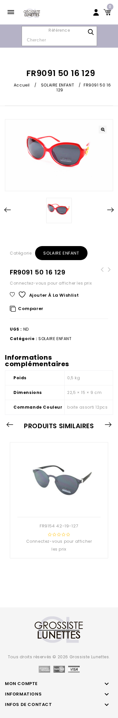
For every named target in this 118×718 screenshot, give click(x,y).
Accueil (22, 85)
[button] (103, 129)
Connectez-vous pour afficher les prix (51, 283)
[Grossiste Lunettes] (32, 13)
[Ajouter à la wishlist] (64, 506)
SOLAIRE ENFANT (57, 85)
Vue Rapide (51, 506)
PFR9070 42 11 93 (109, 273)
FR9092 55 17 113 (102, 273)
